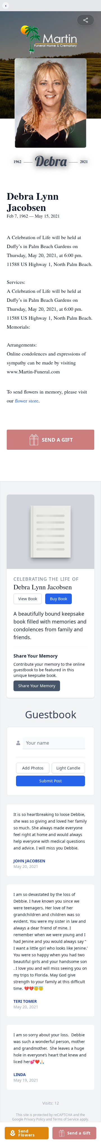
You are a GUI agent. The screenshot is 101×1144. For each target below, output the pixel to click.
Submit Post (50, 780)
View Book (27, 598)
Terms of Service (66, 1119)
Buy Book (58, 598)
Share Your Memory (36, 685)
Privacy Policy (34, 1119)
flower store (26, 400)
